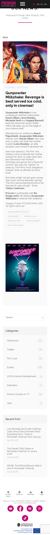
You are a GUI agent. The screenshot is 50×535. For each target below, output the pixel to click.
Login (42, 494)
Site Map (30, 494)
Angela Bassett (33, 221)
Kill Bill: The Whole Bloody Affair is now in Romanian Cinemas (24, 468)
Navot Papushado (15, 225)
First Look (24, 358)
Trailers (24, 349)
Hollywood (24, 340)
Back (5, 37)
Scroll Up (19, 494)
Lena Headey (13, 216)
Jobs (24, 403)
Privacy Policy (8, 495)
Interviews (24, 385)
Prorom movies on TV (24, 394)
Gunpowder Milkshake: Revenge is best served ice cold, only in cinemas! (25, 99)
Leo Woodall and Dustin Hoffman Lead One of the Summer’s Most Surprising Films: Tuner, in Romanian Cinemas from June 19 (24, 435)
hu (42, 4)
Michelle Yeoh (14, 221)
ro (45, 4)
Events (24, 367)
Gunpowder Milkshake (18, 212)
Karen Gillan (30, 216)
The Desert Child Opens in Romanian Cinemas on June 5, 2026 (22, 453)
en (38, 4)
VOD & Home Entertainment (24, 376)
